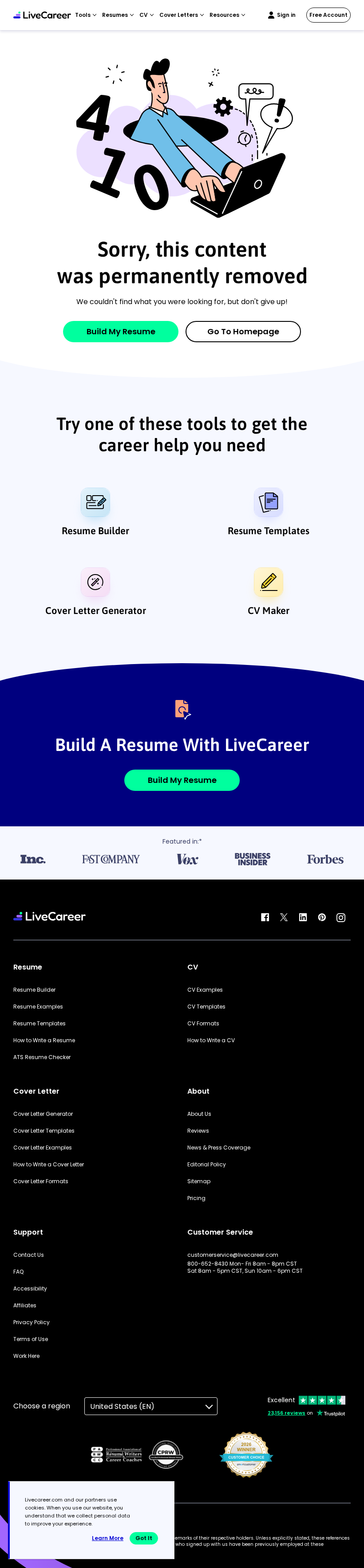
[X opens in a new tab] (284, 917)
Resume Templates (268, 530)
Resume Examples (38, 1006)
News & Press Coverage (218, 1147)
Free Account (328, 15)
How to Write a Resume (44, 1040)
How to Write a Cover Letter (48, 1164)
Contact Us (28, 1255)
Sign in (286, 15)
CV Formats (203, 1023)
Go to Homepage (243, 331)
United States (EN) (122, 1406)
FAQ (18, 1271)
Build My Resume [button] (182, 780)
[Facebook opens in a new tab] (265, 917)
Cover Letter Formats (40, 1181)
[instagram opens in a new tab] (341, 917)
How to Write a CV (211, 1040)
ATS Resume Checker (42, 1057)
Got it (143, 1538)
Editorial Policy (206, 1164)
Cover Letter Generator (95, 610)
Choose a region (41, 1406)
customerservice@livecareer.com (232, 1255)
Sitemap (198, 1181)
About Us (199, 1114)
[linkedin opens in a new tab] (303, 917)
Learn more (107, 1538)
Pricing (196, 1198)
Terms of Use (30, 1339)
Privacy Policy (31, 1322)
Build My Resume (121, 331)
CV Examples (205, 989)
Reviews (198, 1130)
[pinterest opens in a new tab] (322, 917)
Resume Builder (95, 530)
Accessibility (30, 1288)
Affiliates (24, 1305)
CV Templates (206, 1006)
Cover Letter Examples (42, 1147)
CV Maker (268, 610)
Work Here (26, 1356)
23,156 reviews (286, 1412)
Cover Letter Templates (44, 1130)
